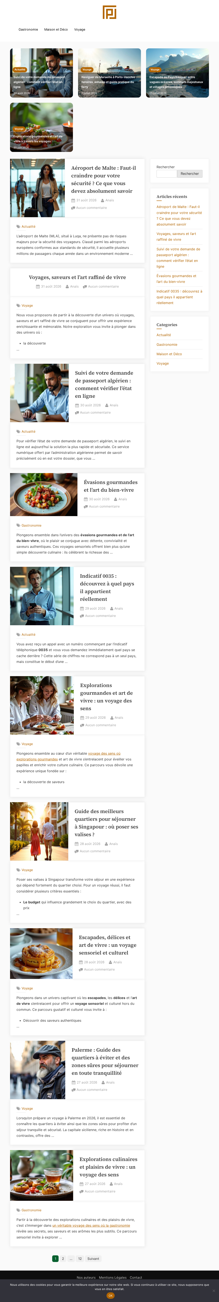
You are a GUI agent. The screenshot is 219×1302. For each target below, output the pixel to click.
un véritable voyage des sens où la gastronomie (91, 1225)
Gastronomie (28, 29)
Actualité (20, 69)
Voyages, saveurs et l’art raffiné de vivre (77, 277)
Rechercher (166, 167)
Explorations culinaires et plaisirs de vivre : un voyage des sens (108, 1167)
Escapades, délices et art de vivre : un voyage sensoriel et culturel (107, 945)
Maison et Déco (56, 29)
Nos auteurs (86, 1277)
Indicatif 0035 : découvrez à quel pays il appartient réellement (179, 297)
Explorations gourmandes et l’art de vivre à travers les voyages (37, 139)
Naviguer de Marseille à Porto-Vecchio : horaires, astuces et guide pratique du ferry (109, 82)
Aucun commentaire (91, 208)
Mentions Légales (113, 1277)
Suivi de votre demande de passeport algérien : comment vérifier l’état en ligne (39, 82)
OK (111, 1295)
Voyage (79, 29)
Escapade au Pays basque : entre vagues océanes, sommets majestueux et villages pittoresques (176, 82)
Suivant (93, 1259)
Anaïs (109, 200)
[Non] (214, 1291)
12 (80, 1259)
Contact (136, 1277)
